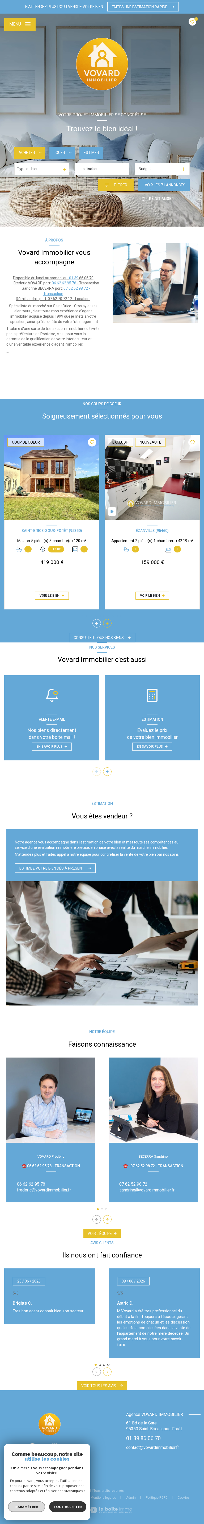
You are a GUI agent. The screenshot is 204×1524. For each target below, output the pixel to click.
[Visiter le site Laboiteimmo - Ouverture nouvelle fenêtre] (111, 1510)
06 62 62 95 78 (64, 283)
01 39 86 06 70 (143, 1438)
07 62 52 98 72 (133, 1184)
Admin (131, 1498)
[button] (107, 623)
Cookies (184, 1498)
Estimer (91, 152)
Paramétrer (26, 1506)
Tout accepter (68, 1506)
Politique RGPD (157, 1498)
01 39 (73, 278)
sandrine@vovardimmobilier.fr (147, 1190)
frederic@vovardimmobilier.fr (44, 1190)
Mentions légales (103, 1498)
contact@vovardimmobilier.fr (152, 1447)
